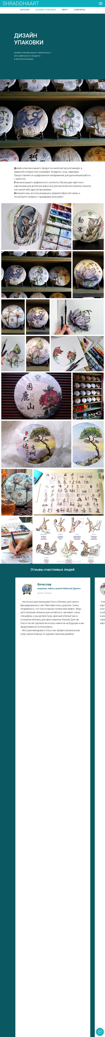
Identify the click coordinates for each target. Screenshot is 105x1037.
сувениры (79, 9)
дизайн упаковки (46, 9)
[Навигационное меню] (100, 3)
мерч (65, 9)
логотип (24, 9)
